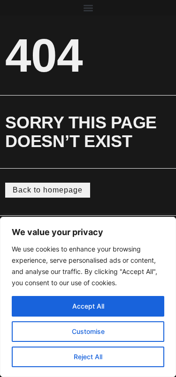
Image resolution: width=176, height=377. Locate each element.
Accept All (88, 306)
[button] (88, 7)
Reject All (88, 357)
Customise (88, 331)
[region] (88, 297)
